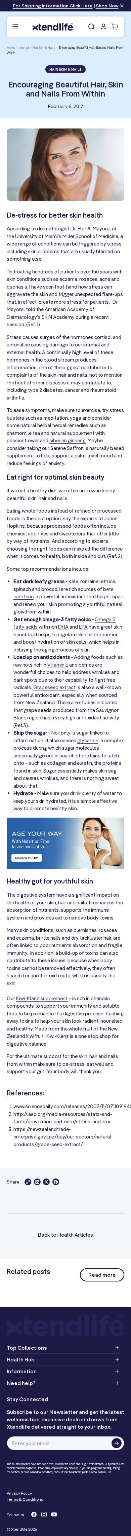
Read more (102, 1274)
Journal (24, 47)
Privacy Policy (19, 1493)
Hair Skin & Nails (43, 47)
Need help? (21, 1383)
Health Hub (21, 1359)
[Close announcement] (122, 6)
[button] (15, 27)
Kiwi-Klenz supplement (42, 998)
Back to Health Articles (65, 1234)
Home (11, 47)
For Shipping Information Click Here (53, 6)
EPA (83, 627)
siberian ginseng (67, 440)
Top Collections (27, 1347)
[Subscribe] (116, 1443)
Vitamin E (57, 665)
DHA (63, 627)
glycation (87, 740)
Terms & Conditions (25, 1499)
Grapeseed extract (54, 687)
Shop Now (107, 6)
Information (22, 1371)
